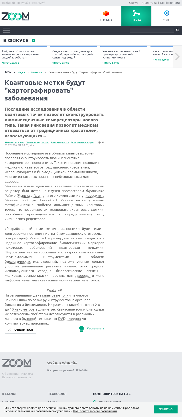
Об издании (10, 373)
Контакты (24, 377)
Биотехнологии (60, 142)
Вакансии (8, 377)
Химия (45, 142)
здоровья (83, 275)
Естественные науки (82, 142)
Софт (167, 20)
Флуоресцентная (18, 252)
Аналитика (149, 2)
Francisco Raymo (31, 195)
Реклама (27, 373)
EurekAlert (48, 200)
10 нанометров (22, 309)
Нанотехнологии (14, 142)
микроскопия (45, 252)
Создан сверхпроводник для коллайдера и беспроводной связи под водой (72, 57)
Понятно (165, 409)
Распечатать (95, 328)
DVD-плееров (69, 319)
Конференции (170, 2)
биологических (18, 261)
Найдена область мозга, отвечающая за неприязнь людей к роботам (20, 57)
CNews (133, 2)
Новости (36, 72)
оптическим (20, 314)
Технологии (33, 142)
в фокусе (15, 40)
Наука (136, 20)
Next (177, 57)
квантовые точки (56, 295)
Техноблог (57, 394)
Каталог (9, 394)
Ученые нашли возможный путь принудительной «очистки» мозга (121, 57)
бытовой (29, 319)
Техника (106, 20)
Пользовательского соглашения (95, 411)
